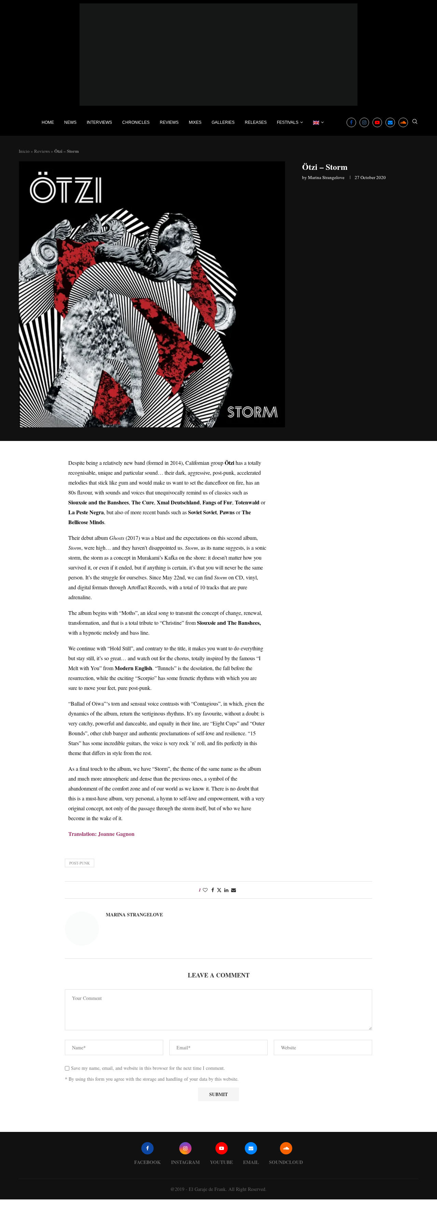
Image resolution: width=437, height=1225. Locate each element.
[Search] (414, 122)
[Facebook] (351, 122)
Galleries (223, 122)
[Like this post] (205, 890)
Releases (256, 122)
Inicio (24, 151)
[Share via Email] (233, 890)
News (70, 122)
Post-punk (79, 863)
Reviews (169, 122)
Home (48, 122)
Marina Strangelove (326, 177)
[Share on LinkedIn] (226, 890)
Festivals (287, 122)
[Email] (390, 122)
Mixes (195, 122)
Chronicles (136, 122)
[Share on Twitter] (219, 890)
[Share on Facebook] (212, 890)
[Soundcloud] (403, 122)
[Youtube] (377, 122)
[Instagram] (364, 122)
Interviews (99, 122)
